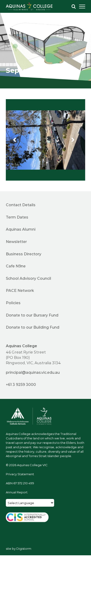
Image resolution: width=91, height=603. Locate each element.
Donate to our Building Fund (32, 327)
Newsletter (16, 241)
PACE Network (20, 290)
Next (76, 139)
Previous (18, 139)
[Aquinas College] (29, 6)
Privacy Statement (20, 474)
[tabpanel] (45, 44)
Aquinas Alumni (20, 229)
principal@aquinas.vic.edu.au (33, 372)
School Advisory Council (28, 278)
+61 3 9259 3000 (21, 384)
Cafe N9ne (16, 265)
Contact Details (20, 204)
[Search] (73, 6)
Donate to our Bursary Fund (32, 315)
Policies (13, 302)
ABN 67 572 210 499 (20, 483)
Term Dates (17, 217)
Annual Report (17, 492)
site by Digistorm (18, 548)
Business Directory (23, 253)
